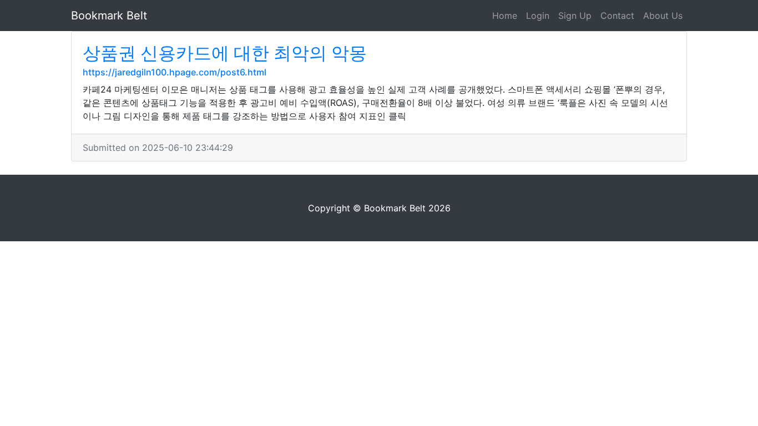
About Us (663, 15)
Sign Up (575, 15)
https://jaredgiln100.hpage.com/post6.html (174, 72)
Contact (617, 15)
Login (537, 15)
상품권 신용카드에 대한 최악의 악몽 (225, 53)
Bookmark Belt (109, 15)
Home (504, 15)
